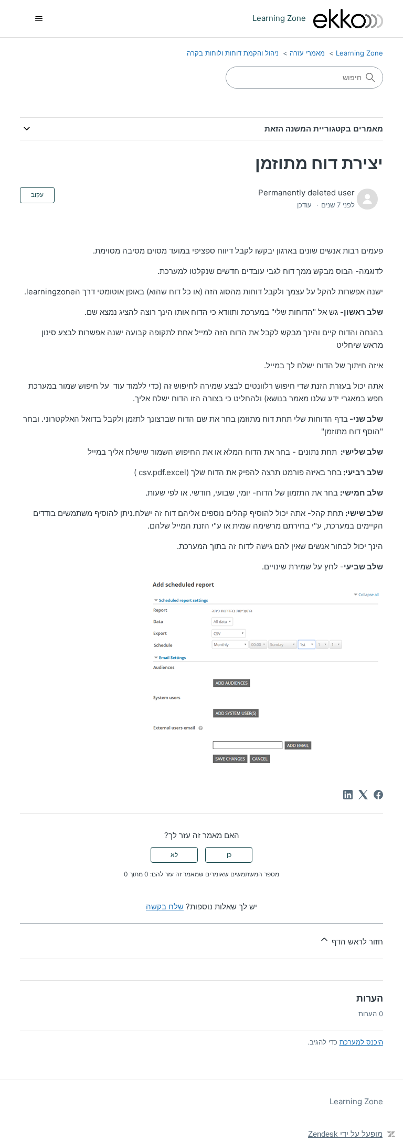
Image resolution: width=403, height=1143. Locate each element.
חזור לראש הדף (356, 942)
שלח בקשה (165, 906)
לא (174, 855)
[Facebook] (378, 794)
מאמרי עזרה (307, 53)
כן (229, 855)
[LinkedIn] (348, 794)
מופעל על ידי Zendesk (345, 1133)
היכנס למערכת (361, 1042)
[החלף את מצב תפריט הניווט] (38, 18)
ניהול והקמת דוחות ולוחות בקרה (233, 53)
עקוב (37, 195)
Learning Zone (359, 53)
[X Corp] (363, 794)
